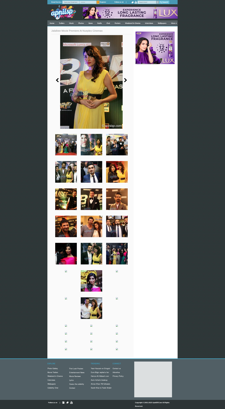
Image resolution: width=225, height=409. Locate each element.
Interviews (149, 23)
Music (71, 23)
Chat (108, 23)
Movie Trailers (53, 372)
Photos (81, 23)
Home (52, 23)
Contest (72, 388)
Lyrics (71, 380)
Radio (99, 23)
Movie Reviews (75, 376)
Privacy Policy (118, 376)
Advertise (116, 372)
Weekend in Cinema (132, 23)
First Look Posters (76, 368)
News (91, 23)
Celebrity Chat (53, 388)
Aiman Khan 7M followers (100, 384)
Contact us (117, 368)
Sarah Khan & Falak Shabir (101, 388)
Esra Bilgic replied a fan (100, 372)
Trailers (61, 23)
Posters (117, 23)
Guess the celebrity (76, 384)
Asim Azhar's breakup (99, 380)
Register (103, 2)
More (173, 23)
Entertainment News (77, 372)
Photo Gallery (53, 368)
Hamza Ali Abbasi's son (100, 376)
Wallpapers (162, 23)
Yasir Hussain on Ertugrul (100, 368)
